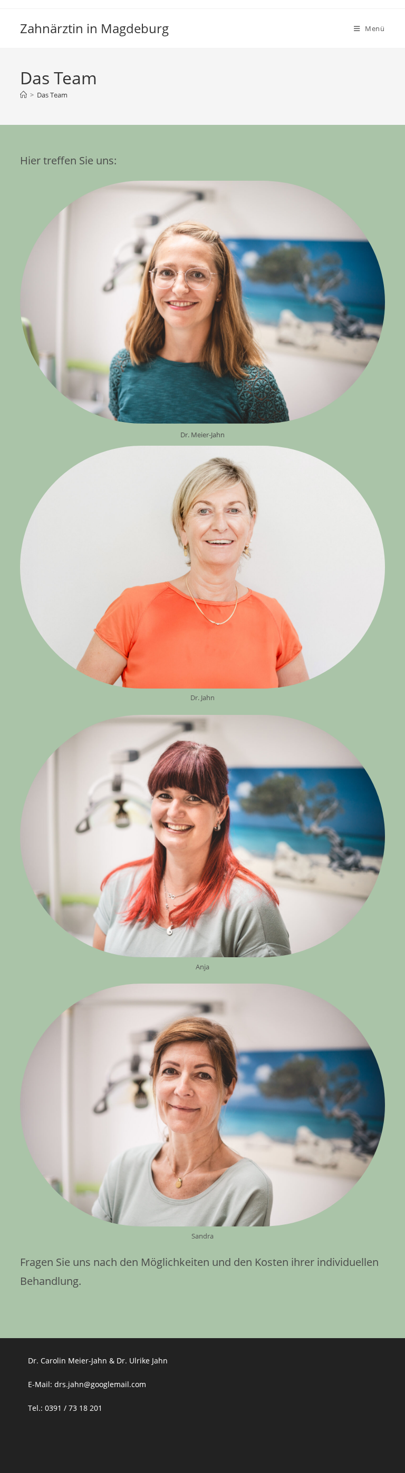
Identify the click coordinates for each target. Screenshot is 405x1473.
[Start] (23, 95)
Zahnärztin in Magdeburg (94, 28)
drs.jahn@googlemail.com (100, 1384)
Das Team (52, 95)
